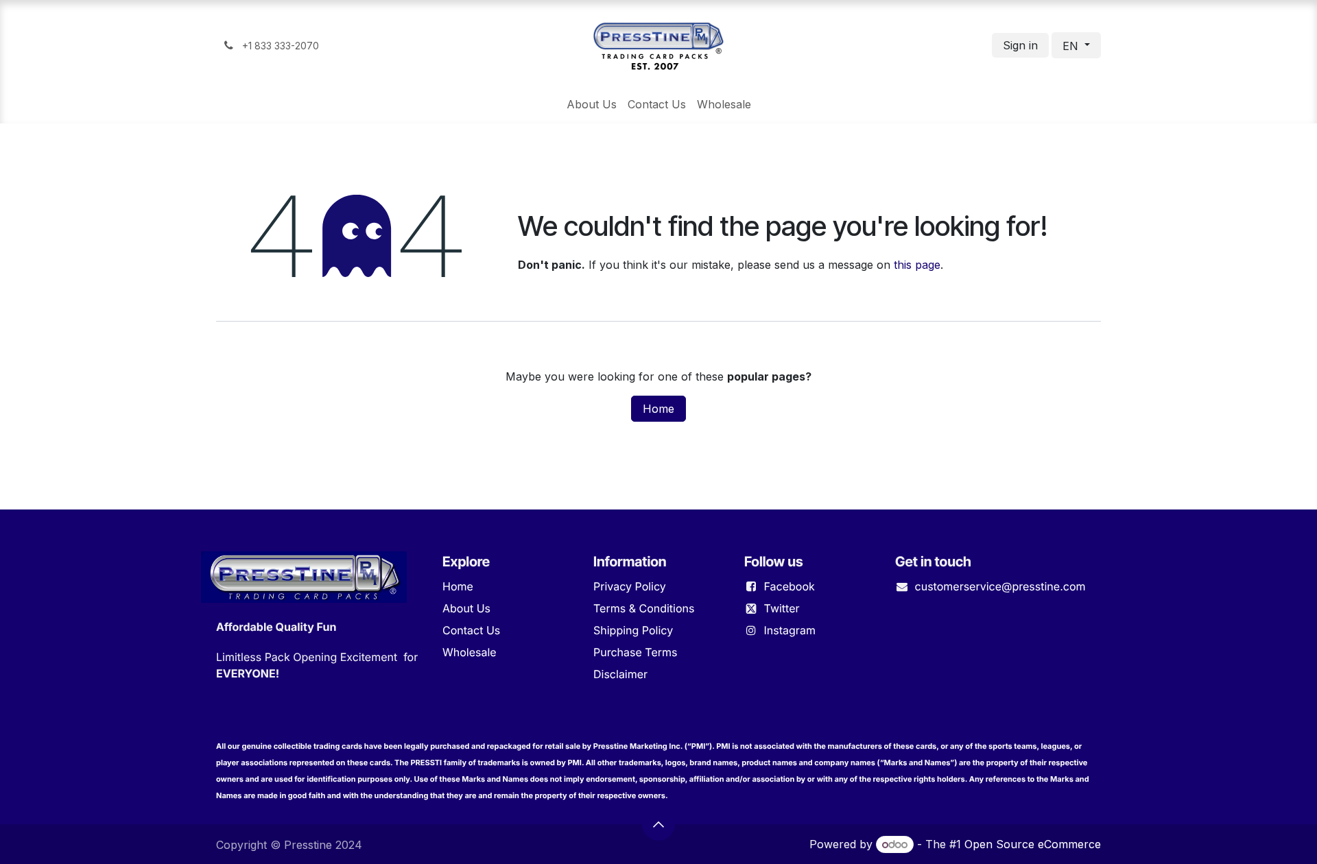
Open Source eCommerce (1032, 844)
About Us (466, 608)
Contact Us (471, 630)
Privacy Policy (629, 586)
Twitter (782, 608)
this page (917, 265)
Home (658, 409)
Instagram (790, 630)
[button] (658, 824)
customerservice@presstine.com (1000, 586)
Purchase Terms (635, 652)
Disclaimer (620, 674)
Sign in (1020, 45)
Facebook (789, 586)
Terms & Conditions (643, 608)
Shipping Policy (633, 630)
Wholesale (469, 652)
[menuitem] (591, 104)
